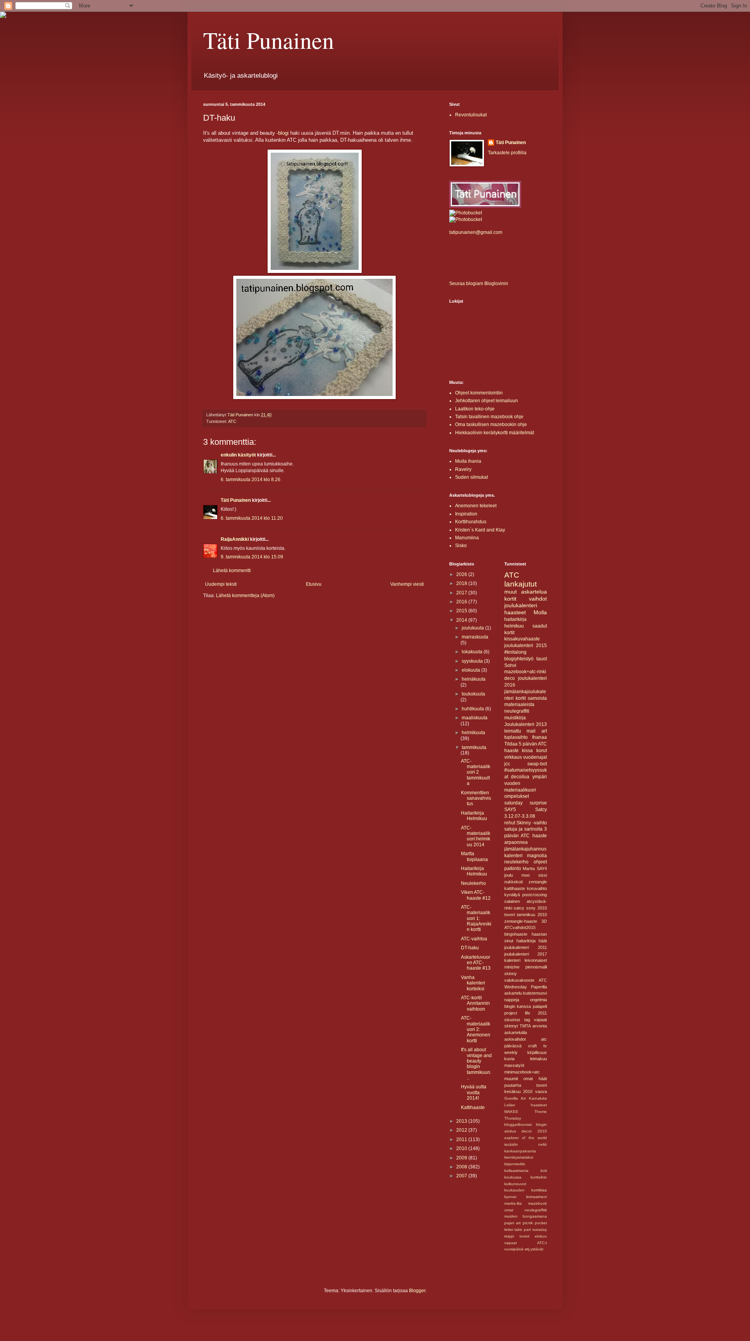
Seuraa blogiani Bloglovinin (478, 283)
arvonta (539, 1026)
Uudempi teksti (221, 584)
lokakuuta (473, 651)
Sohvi (510, 665)
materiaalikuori (520, 790)
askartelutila (515, 1032)
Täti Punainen (268, 39)
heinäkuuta (474, 679)
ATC (232, 421)
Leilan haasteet (525, 1105)
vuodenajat (535, 757)
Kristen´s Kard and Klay (480, 530)
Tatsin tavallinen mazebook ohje (489, 416)
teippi (509, 1236)
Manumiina (467, 537)
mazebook (537, 1203)
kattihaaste (514, 888)
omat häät (535, 1078)
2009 (462, 1158)
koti (544, 1170)
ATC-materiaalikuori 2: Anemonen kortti (475, 1029)
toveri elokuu (533, 1236)
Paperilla (539, 986)
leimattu (512, 731)
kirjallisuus (537, 1052)
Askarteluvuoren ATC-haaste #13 (476, 962)
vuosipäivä (513, 1249)
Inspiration (466, 514)
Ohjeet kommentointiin (479, 393)
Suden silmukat (471, 477)
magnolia (537, 855)
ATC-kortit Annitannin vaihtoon (475, 1003)
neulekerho (516, 862)
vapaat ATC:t (525, 1243)
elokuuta (471, 670)
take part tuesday (530, 1229)
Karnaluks (538, 1098)
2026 (462, 574)
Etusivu (313, 584)
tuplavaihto (516, 737)
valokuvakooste (519, 980)
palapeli (540, 1006)
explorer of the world (525, 1138)
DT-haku (470, 947)
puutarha (512, 1085)
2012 (462, 1130)
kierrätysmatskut (518, 1157)
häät (543, 940)
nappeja (511, 999)
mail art (537, 731)
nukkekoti (513, 881)
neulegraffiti (516, 711)
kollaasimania (516, 1170)
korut (541, 750)
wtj (527, 1249)
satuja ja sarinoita (523, 829)
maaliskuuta (475, 717)
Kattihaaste (473, 1107)
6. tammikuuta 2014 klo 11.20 (252, 518)
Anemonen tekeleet (475, 505)
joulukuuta (473, 628)
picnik (528, 1223)
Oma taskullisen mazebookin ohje (491, 424)
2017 (462, 593)
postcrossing (534, 894)
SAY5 (510, 809)
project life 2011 (525, 1013)
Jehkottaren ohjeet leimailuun (486, 400)
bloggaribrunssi (518, 1124)
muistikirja (515, 717)
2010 (462, 1148)
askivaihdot (515, 1039)
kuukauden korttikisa (525, 1190)
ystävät (536, 1249)
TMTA (525, 1026)
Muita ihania (468, 461)
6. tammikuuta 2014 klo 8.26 (250, 479)
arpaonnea (516, 842)
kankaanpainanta (520, 1151)
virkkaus (513, 757)
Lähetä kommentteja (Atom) (245, 595)
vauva (541, 1091)
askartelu (513, 993)
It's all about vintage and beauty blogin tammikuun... (476, 1064)
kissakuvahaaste (522, 639)
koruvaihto (537, 888)
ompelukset (516, 796)
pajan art (512, 1223)
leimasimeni (536, 1197)
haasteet (515, 612)
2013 (462, 1121)
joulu (508, 875)
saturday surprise (525, 803)
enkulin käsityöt (238, 455)
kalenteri (512, 960)
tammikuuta (474, 747)
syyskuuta (473, 661)
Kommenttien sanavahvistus (476, 798)
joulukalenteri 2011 (525, 947)
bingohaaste (515, 934)
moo (525, 875)
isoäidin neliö (525, 1144)
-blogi (283, 133)
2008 (462, 1167)
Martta (529, 868)
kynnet (510, 1197)
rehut (509, 823)
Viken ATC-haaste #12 (476, 895)
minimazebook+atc (522, 1072)
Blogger (417, 1290)
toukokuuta (473, 694)
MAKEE (511, 1111)
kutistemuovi (535, 993)
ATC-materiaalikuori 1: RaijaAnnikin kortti (476, 918)
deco (509, 678)
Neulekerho (473, 883)
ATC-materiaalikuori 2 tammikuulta (475, 772)
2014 (462, 620)
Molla (540, 612)
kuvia (509, 1058)
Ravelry (463, 469)
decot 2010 (534, 1131)
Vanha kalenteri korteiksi (473, 983)
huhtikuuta (473, 709)
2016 (462, 602)
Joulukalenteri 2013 (525, 724)
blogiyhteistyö (519, 659)
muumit (511, 1078)
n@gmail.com (487, 232)
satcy (519, 908)
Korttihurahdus (470, 521)
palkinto (512, 868)
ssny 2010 (536, 908)
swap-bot (537, 764)
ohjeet (540, 862)
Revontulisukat (471, 115)
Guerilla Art (515, 1098)
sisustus (512, 1019)
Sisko (461, 545)
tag (527, 1019)
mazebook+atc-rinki (525, 671)
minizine (512, 967)
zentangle (538, 881)
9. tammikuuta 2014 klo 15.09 (252, 557)
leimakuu (538, 1058)
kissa (527, 750)
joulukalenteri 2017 (525, 954)
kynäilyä (512, 894)
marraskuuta (475, 637)
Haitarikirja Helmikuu (474, 815)
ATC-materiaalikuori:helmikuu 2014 (475, 836)
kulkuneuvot (515, 1184)
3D (544, 921)
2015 (462, 610)
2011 (462, 1139)
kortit (510, 599)
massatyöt (514, 1065)
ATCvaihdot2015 (520, 927)
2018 (462, 583)
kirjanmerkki (514, 1164)
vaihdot (538, 599)
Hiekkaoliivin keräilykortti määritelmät (494, 432)
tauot (541, 659)
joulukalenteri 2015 (525, 645)
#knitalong (515, 652)
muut (510, 591)
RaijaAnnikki (235, 539)
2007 (462, 1176)
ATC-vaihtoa (474, 939)
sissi (542, 875)
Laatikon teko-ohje (475, 409)
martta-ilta (513, 1203)
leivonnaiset (536, 960)
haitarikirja (526, 940)
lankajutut (520, 584)
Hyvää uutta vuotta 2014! (473, 1092)
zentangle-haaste (520, 921)
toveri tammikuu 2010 (525, 914)
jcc (507, 764)
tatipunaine (461, 232)
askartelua (534, 591)
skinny (510, 973)
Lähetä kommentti (232, 570)
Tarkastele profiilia (507, 152)
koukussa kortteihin (525, 1177)
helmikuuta (473, 732)
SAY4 (542, 868)
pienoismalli (536, 967)
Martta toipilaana (474, 856)
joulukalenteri (520, 605)
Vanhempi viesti (407, 584)
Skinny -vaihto (531, 823)
